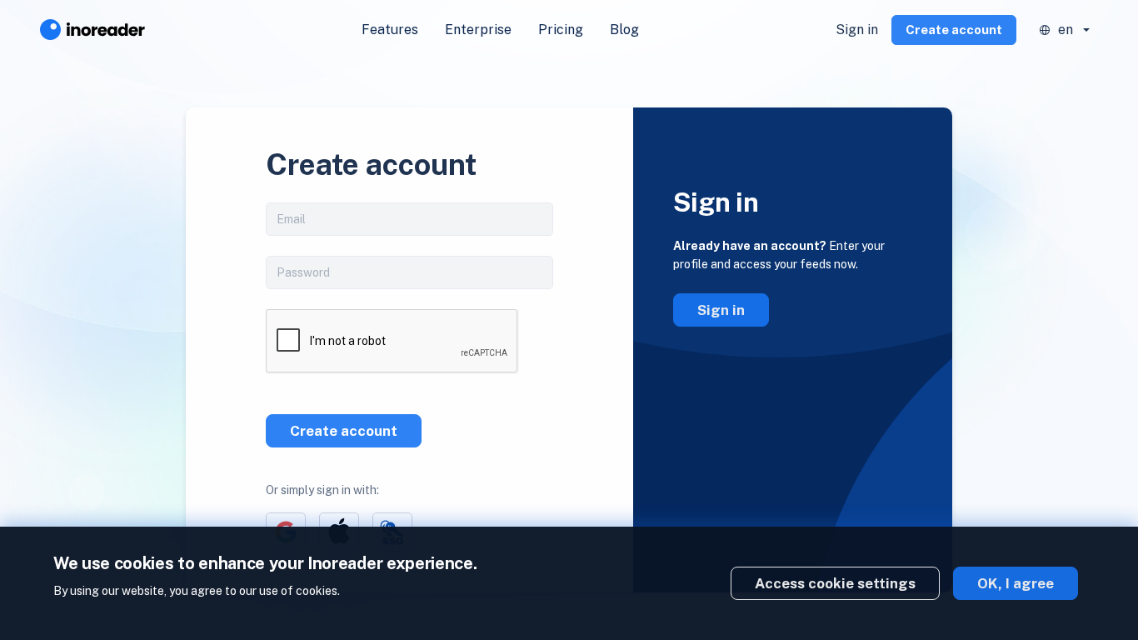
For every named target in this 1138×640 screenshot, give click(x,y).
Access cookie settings (835, 583)
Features (390, 30)
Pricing (560, 30)
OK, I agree (1015, 583)
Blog (624, 30)
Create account (954, 29)
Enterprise (478, 30)
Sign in (857, 30)
